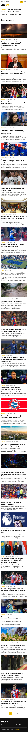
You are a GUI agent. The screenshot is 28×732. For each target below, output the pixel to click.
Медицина (16, 11)
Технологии (17, 9)
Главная (3, 9)
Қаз (25, 1)
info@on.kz (17, 729)
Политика (10, 9)
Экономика (18, 14)
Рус (22, 1)
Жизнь (9, 11)
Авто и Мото (4, 14)
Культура (3, 11)
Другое (12, 14)
